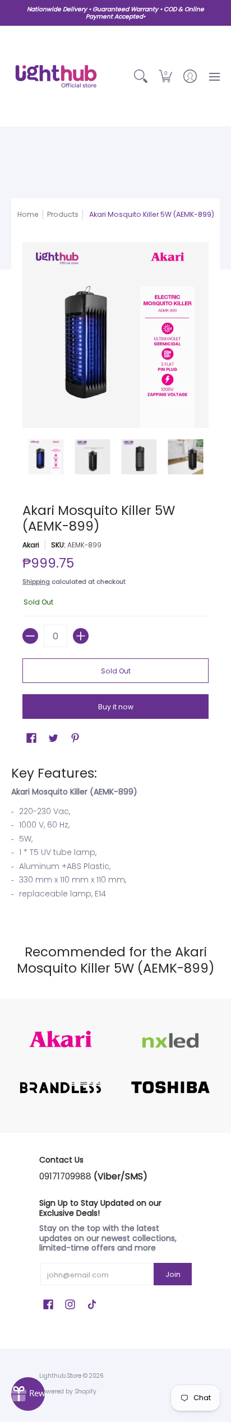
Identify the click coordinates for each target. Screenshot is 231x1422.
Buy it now (115, 707)
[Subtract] (30, 636)
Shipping (36, 581)
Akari (30, 545)
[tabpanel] (115, 835)
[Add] (81, 636)
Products (62, 214)
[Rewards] (28, 1394)
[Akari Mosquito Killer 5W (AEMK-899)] (45, 457)
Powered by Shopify (67, 1391)
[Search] (140, 76)
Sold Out (116, 671)
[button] (165, 76)
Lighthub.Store (60, 1376)
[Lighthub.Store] (56, 76)
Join (173, 1274)
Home (28, 214)
